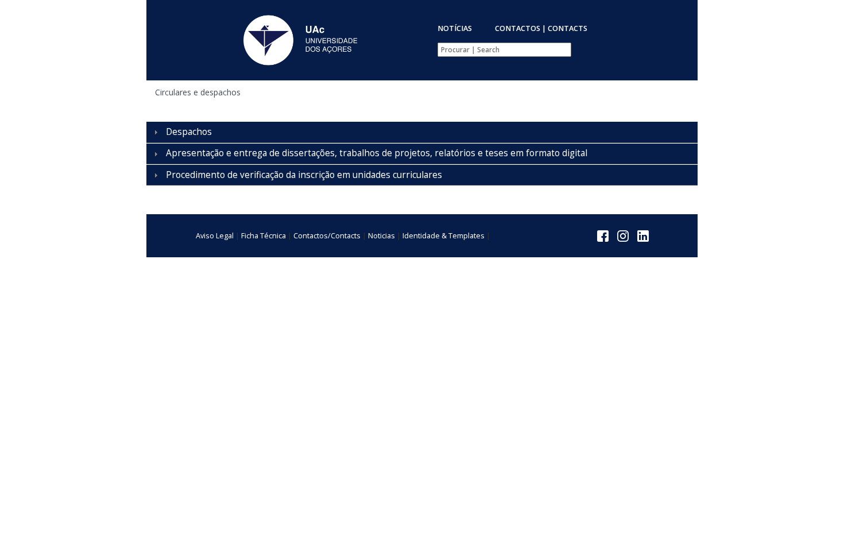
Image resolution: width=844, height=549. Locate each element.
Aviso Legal (215, 236)
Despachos (189, 132)
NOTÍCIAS (455, 28)
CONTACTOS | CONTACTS (541, 28)
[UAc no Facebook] (603, 235)
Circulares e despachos (198, 92)
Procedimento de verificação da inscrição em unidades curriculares (304, 175)
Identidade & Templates (443, 236)
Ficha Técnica (263, 236)
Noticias (381, 236)
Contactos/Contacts (327, 236)
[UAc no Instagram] (623, 235)
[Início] (299, 40)
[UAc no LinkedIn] (643, 235)
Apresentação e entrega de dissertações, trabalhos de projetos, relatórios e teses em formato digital (376, 153)
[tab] (422, 132)
